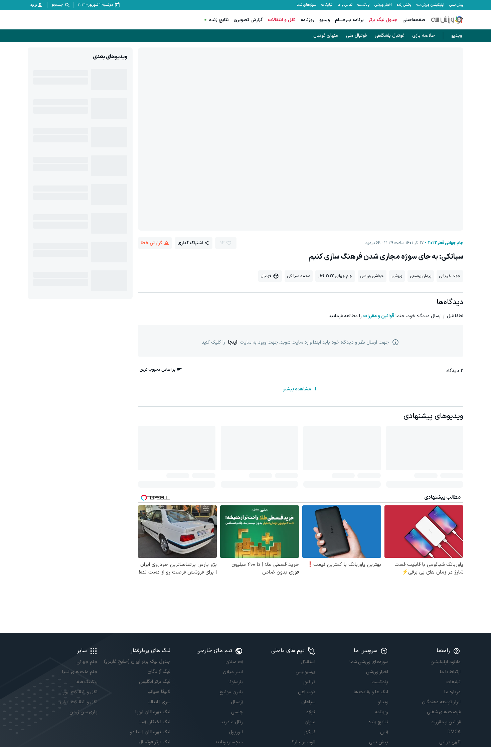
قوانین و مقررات (378, 316)
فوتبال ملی (356, 35)
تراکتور (309, 682)
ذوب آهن (306, 692)
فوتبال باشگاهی (389, 35)
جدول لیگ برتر (383, 19)
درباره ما (452, 692)
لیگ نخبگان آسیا (154, 722)
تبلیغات (326, 5)
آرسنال (237, 702)
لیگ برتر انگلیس (154, 681)
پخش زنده (404, 5)
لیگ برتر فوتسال (154, 742)
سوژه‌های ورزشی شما (368, 661)
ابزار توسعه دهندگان (441, 702)
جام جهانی (87, 661)
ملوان (310, 722)
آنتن (384, 732)
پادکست (363, 5)
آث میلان (234, 661)
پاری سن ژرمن (83, 712)
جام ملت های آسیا (80, 671)
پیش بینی (456, 5)
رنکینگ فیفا (86, 682)
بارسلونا (235, 682)
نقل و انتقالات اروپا (79, 692)
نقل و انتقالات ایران (79, 702)
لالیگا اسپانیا (159, 691)
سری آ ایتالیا (159, 702)
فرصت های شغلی (444, 712)
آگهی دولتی (450, 742)
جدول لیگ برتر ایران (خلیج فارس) (137, 661)
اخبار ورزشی (383, 5)
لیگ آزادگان (159, 671)
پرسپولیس (305, 671)
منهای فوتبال (325, 35)
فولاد (310, 712)
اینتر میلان (233, 671)
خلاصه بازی (423, 35)
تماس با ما (344, 5)
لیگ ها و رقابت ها (371, 692)
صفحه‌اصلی (414, 19)
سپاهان (308, 702)
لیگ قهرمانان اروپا (152, 712)
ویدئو (383, 702)
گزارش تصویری (248, 19)
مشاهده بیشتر (297, 389)
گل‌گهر (309, 732)
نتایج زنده (219, 19)
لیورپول (236, 732)
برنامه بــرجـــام (349, 19)
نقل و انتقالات (282, 19)
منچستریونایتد (229, 742)
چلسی (237, 712)
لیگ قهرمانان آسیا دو (150, 732)
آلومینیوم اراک (302, 742)
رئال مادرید (231, 722)
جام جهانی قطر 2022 (445, 243)
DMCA (454, 732)
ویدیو (324, 19)
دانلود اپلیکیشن (446, 661)
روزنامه (307, 19)
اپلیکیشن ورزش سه (430, 5)
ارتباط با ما (450, 671)
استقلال (308, 661)
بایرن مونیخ (231, 692)
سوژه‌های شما (306, 5)
